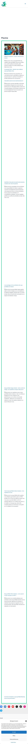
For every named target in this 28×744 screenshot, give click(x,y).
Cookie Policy (13, 742)
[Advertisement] (14, 22)
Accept (14, 732)
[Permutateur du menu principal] (25, 3)
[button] (26, 721)
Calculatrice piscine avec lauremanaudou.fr (13, 80)
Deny (14, 735)
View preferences (14, 739)
